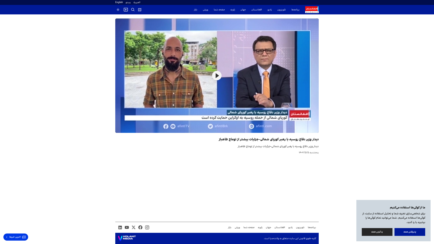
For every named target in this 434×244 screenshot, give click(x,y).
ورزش (205, 10)
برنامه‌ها (295, 10)
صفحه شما (219, 10)
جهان (243, 10)
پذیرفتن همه (409, 232)
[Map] (139, 9)
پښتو (128, 2)
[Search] (133, 9)
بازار (195, 10)
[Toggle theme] (118, 9)
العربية (136, 2)
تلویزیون (281, 10)
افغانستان (256, 10)
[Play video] (126, 10)
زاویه (232, 10)
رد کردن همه (377, 232)
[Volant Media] (127, 238)
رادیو (270, 10)
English (119, 2)
